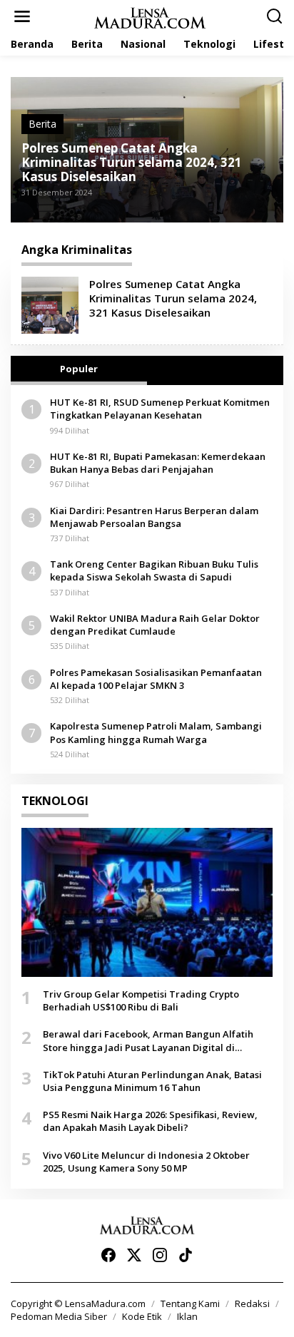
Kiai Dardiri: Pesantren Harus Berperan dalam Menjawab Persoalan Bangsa (154, 517)
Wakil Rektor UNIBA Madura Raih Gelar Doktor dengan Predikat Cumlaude (155, 624)
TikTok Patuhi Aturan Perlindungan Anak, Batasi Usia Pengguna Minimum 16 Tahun (152, 1081)
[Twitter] (134, 1255)
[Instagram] (160, 1255)
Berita (42, 123)
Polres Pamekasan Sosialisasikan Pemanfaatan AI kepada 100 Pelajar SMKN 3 (156, 679)
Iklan (187, 1316)
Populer (79, 368)
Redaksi (252, 1303)
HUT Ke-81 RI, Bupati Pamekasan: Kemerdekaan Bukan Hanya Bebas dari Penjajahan (157, 463)
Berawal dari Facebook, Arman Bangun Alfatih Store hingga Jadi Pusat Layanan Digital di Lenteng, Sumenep (148, 1040)
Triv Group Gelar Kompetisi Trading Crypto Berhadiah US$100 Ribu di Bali (141, 1000)
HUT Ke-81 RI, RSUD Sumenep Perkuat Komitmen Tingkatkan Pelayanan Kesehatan (160, 408)
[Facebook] (108, 1255)
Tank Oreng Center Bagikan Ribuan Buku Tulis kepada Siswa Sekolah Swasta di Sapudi (154, 570)
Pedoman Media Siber (59, 1316)
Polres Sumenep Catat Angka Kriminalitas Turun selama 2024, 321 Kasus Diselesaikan (131, 162)
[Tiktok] (185, 1255)
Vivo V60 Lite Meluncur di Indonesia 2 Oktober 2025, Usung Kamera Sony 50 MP (146, 1161)
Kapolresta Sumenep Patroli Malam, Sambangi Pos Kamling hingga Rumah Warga (156, 732)
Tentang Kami (190, 1303)
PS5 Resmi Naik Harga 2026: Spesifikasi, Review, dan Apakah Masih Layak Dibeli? (150, 1121)
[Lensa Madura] (150, 17)
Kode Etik (142, 1316)
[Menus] (22, 16)
